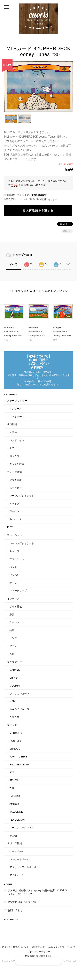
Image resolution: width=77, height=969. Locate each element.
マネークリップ (18, 590)
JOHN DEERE (18, 756)
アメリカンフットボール (23, 867)
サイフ (13, 582)
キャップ (14, 503)
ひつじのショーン (19, 693)
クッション (15, 622)
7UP (11, 788)
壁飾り (13, 614)
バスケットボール (19, 859)
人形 (11, 653)
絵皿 (11, 630)
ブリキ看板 (15, 479)
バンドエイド (16, 440)
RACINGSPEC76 (19, 764)
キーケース (15, 519)
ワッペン (14, 511)
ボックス (14, 456)
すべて (13, 264)
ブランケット (16, 559)
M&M (12, 701)
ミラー (13, 432)
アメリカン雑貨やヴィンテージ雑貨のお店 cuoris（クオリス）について (37, 892)
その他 (13, 835)
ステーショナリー (17, 400)
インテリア (13, 598)
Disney (14, 677)
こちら (14, 185)
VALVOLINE (16, 811)
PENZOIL (14, 780)
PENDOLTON (17, 819)
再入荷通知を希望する (38, 210)
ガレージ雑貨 (14, 471)
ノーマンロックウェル (21, 827)
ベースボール (16, 851)
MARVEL (14, 669)
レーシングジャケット (21, 495)
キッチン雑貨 (16, 464)
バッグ (13, 567)
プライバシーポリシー (38, 951)
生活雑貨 (12, 424)
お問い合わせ (15, 910)
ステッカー (15, 448)
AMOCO (14, 804)
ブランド (12, 725)
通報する (67, 231)
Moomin (14, 685)
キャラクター (14, 661)
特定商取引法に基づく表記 (22, 902)
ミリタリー (15, 717)
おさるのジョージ (19, 709)
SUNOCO (14, 748)
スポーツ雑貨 (14, 843)
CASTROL (15, 796)
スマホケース (16, 416)
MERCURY (15, 733)
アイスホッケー (18, 875)
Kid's (10, 527)
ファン (13, 646)
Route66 (15, 740)
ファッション (14, 535)
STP (11, 772)
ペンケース (15, 408)
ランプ (13, 638)
